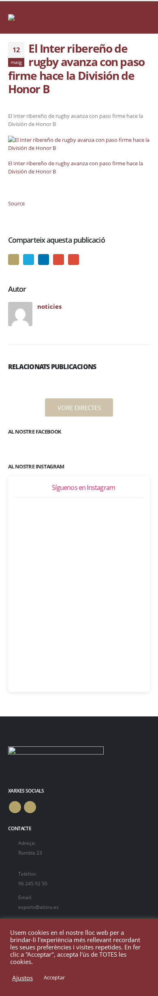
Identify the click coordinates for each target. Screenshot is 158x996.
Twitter (28, 259)
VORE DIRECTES (79, 408)
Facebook (13, 259)
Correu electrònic (73, 259)
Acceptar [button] (54, 977)
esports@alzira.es (38, 907)
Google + (58, 259)
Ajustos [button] (22, 977)
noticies (49, 306)
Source (16, 203)
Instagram (30, 807)
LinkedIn (43, 259)
